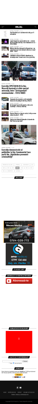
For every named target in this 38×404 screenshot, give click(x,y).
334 (31, 168)
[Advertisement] (19, 12)
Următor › (10, 171)
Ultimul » (18, 171)
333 (27, 168)
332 (22, 168)
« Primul (17, 164)
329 (8, 168)
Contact (20, 392)
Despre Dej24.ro (12, 392)
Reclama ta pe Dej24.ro (29, 392)
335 (4, 171)
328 (4, 168)
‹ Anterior (26, 164)
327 (32, 164)
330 (13, 168)
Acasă (4, 392)
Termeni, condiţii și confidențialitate (20, 394)
